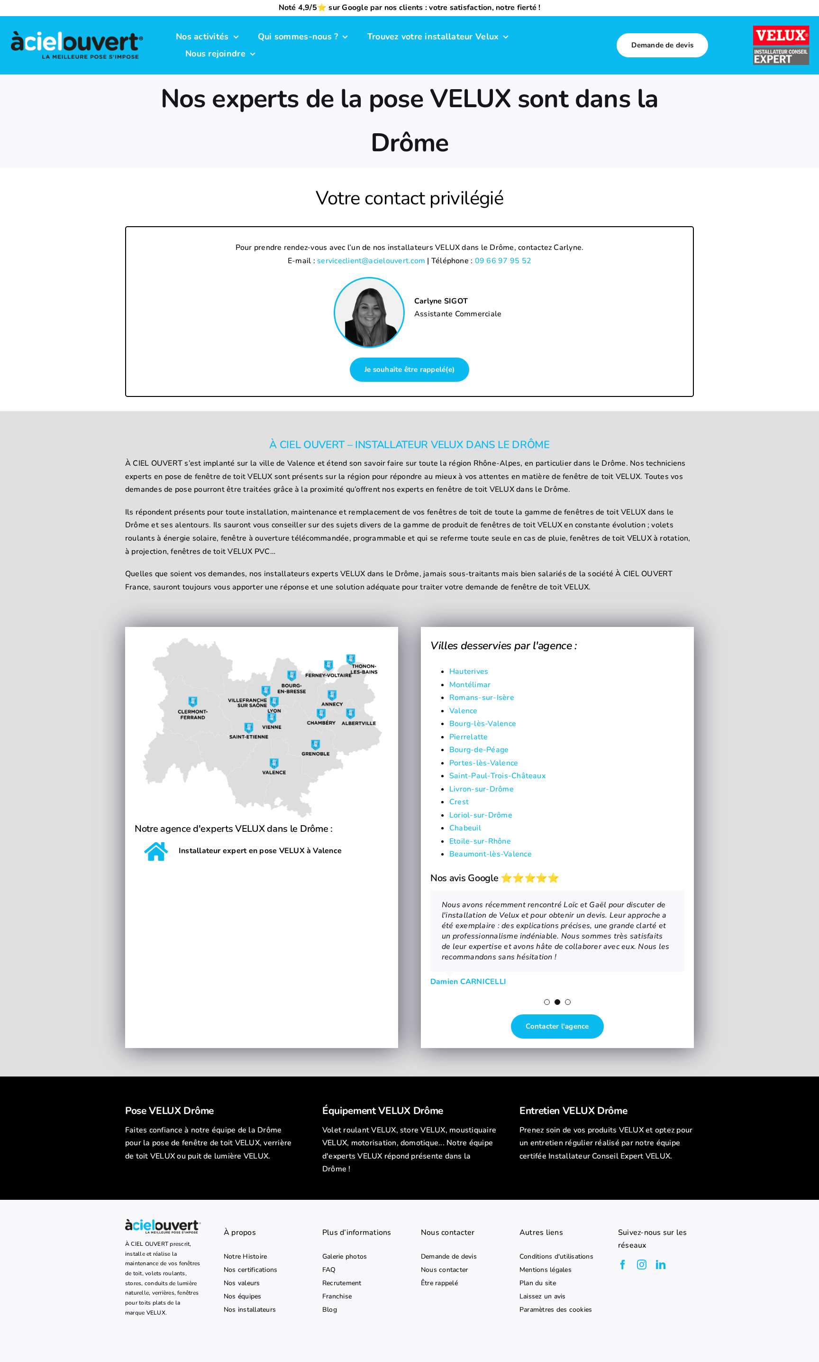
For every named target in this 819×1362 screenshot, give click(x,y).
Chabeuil (465, 828)
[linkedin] (660, 1265)
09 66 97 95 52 (503, 261)
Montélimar (470, 685)
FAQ (329, 1270)
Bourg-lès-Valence (482, 723)
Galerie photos (344, 1256)
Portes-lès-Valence (483, 763)
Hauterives (468, 671)
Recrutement (342, 1283)
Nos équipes (243, 1296)
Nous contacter (444, 1270)
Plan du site (537, 1283)
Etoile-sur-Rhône (480, 841)
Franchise (337, 1296)
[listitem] (212, 1143)
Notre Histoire (245, 1256)
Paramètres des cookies (555, 1310)
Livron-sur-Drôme (481, 789)
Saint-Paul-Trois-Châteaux (497, 776)
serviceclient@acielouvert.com (371, 261)
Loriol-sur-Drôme (480, 815)
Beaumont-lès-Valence (490, 854)
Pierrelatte (468, 737)
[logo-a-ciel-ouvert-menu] (76, 31)
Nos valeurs (242, 1283)
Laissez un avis (542, 1296)
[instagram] (641, 1265)
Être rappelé (439, 1283)
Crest (459, 802)
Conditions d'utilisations (556, 1256)
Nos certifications (250, 1270)
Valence (463, 711)
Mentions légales (545, 1270)
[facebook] (623, 1265)
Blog (329, 1310)
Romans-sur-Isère (481, 697)
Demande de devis (449, 1256)
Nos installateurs (250, 1310)
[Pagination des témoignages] (547, 1002)
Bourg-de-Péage (479, 750)
